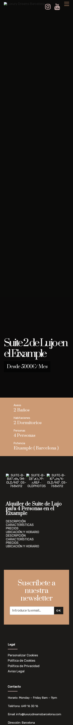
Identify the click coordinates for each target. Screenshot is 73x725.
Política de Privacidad (24, 666)
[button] (9, 480)
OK (58, 610)
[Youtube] (58, 7)
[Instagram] (49, 7)
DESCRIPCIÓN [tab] (16, 521)
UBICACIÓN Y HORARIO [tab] (22, 532)
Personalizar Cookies (23, 655)
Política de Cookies (21, 660)
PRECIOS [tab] (12, 528)
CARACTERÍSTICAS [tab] (20, 525)
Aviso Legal (16, 671)
